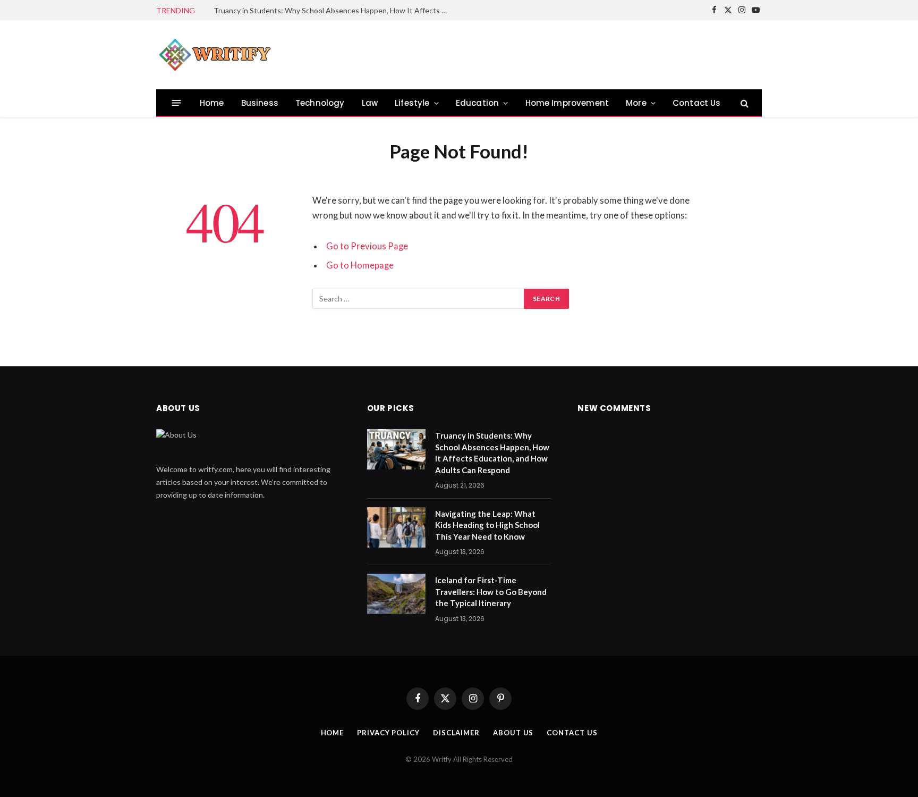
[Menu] (176, 103)
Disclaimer (456, 732)
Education (477, 102)
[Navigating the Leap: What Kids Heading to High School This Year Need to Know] (396, 527)
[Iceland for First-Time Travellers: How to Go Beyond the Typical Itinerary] (396, 594)
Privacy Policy (388, 732)
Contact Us (697, 102)
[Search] (743, 103)
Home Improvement (567, 102)
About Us (513, 732)
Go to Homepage (360, 265)
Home (212, 102)
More (636, 102)
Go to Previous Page (367, 246)
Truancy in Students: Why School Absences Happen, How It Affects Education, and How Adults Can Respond (333, 10)
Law (370, 102)
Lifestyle (412, 102)
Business (259, 102)
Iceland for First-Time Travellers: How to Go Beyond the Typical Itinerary (491, 591)
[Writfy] (214, 54)
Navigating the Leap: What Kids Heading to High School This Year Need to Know (487, 525)
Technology (320, 102)
